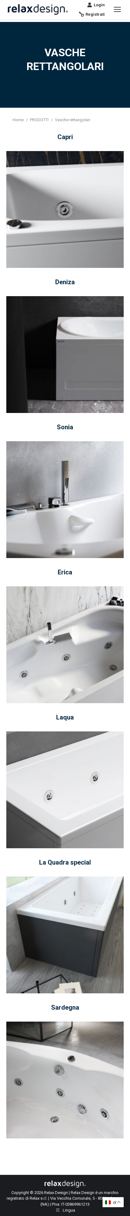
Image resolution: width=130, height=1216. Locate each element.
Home (18, 119)
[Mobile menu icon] (117, 9)
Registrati (95, 14)
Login (99, 5)
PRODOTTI (39, 119)
